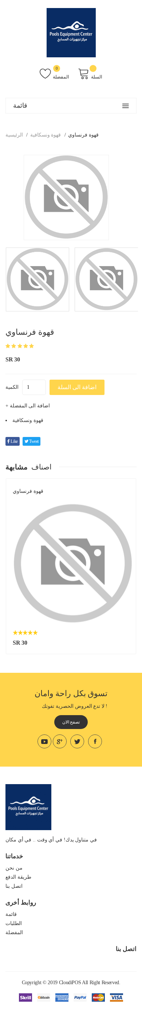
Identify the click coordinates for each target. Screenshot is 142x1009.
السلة (96, 77)
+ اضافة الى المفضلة (27, 405)
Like (14, 441)
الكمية (12, 387)
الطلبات (13, 923)
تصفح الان (71, 722)
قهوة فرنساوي (28, 491)
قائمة (11, 914)
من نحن (14, 868)
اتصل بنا (14, 886)
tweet (33, 441)
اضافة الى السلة (77, 387)
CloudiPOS (70, 982)
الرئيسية (14, 135)
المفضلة (61, 77)
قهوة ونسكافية (45, 135)
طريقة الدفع (18, 877)
